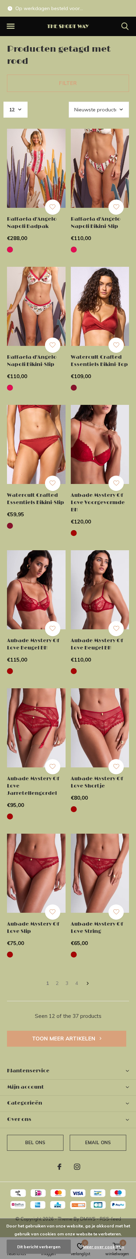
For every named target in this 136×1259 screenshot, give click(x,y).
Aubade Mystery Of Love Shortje (97, 782)
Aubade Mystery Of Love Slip (33, 928)
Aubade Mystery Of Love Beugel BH (33, 644)
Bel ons (35, 1142)
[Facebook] (59, 1166)
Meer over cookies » (103, 1246)
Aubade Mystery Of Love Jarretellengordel (33, 786)
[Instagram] (77, 1166)
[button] (10, 26)
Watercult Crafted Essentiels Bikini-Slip (35, 499)
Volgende (87, 984)
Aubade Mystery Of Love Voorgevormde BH (98, 502)
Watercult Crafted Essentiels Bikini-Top (99, 361)
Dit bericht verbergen (38, 1246)
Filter (68, 83)
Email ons (98, 1142)
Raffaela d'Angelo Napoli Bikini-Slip (95, 223)
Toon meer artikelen (64, 1038)
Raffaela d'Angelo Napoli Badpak (31, 223)
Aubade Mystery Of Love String (97, 928)
